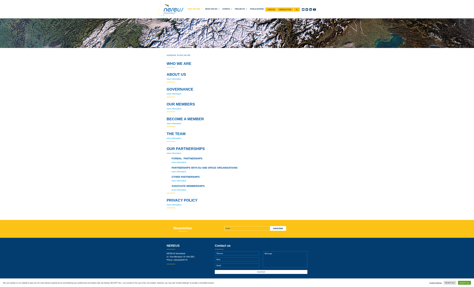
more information (174, 79)
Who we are (194, 9)
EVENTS (226, 9)
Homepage (171, 55)
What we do (211, 9)
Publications (257, 9)
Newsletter (285, 9)
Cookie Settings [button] (435, 283)
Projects (240, 9)
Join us (271, 9)
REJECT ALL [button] (450, 283)
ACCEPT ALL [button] (464, 283)
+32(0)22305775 (180, 259)
